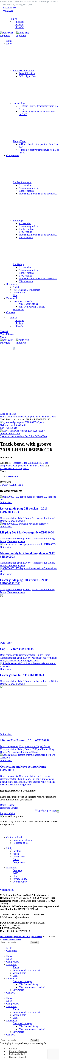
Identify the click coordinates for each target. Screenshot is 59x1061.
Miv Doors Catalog (28, 304)
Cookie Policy (20, 881)
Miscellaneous (26, 237)
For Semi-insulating (22, 182)
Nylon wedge (13, 425)
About (16, 287)
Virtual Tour (19, 856)
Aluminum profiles (28, 188)
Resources (11, 867)
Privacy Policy (20, 878)
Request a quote (20, 842)
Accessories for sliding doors (14, 468)
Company (17, 870)
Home (3, 416)
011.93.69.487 (9, 8)
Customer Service (15, 837)
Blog (15, 295)
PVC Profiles (25, 231)
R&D (15, 873)
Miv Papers (18, 309)
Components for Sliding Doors (40, 416)
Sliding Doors (19, 141)
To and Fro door (27, 73)
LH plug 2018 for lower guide (27, 532)
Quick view (6, 502)
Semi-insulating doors (23, 70)
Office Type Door (28, 76)
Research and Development (26, 289)
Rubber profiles (26, 190)
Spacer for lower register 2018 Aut (23, 436)
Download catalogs (22, 301)
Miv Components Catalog (32, 306)
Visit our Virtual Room (11, 887)
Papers (16, 853)
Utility (9, 848)
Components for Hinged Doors (34, 655)
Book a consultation (22, 840)
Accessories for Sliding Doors (26, 462)
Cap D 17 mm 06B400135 (17, 648)
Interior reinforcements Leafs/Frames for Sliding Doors (27, 783)
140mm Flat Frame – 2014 (25, 740)
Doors (16, 859)
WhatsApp (8, 11)
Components (19, 862)
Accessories (25, 185)
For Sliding (18, 264)
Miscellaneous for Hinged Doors (22, 660)
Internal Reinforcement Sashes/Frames (38, 193)
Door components (16, 416)
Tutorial (4, 331)
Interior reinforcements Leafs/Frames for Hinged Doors (27, 780)
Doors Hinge (19, 103)
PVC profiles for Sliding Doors (22, 752)
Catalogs (17, 851)
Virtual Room (19, 292)
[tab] (32, 476)
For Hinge (18, 220)
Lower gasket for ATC (22, 675)
